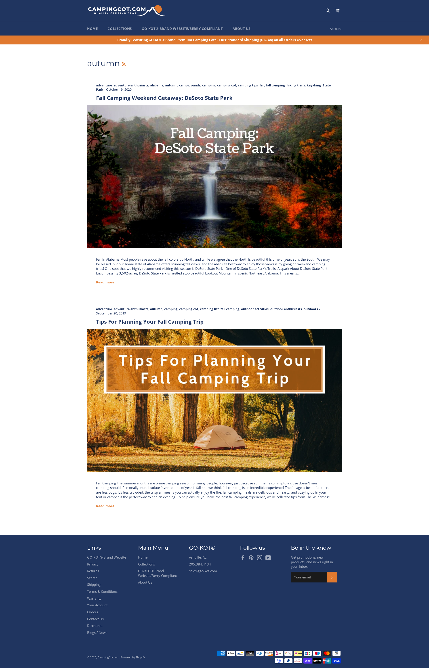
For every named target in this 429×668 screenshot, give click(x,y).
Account (336, 29)
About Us (241, 28)
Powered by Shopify (132, 657)
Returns (93, 571)
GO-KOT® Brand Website (106, 557)
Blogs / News (97, 632)
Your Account (97, 605)
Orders (92, 612)
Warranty (94, 598)
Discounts (94, 625)
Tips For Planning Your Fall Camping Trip (150, 321)
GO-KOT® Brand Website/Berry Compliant (182, 28)
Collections (119, 28)
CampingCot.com (108, 657)
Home (92, 28)
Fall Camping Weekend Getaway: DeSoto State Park (164, 97)
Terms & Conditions (102, 591)
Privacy (92, 564)
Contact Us (95, 619)
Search (92, 578)
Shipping (94, 584)
